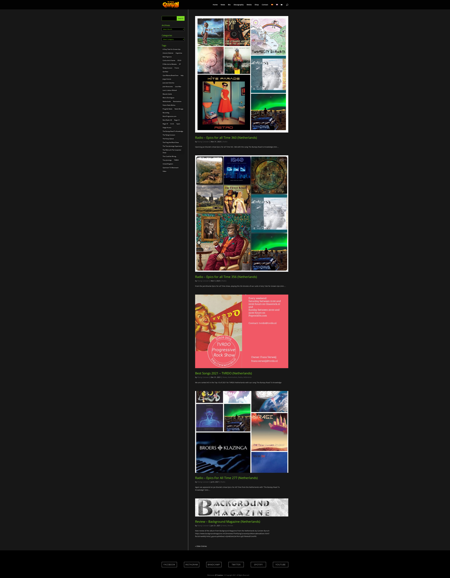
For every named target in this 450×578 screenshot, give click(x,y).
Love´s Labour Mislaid (170, 90)
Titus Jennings (167, 160)
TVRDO (176, 160)
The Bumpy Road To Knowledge (173, 131)
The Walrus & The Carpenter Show (172, 151)
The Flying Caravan (169, 135)
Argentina (179, 53)
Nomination (232, 377)
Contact (265, 5)
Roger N (165, 124)
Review (230, 525)
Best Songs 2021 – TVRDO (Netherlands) (223, 373)
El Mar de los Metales (170, 64)
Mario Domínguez (168, 98)
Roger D (177, 120)
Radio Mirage (179, 109)
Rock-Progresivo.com (169, 116)
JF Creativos (219, 575)
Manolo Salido (167, 94)
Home (215, 5)
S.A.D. (172, 124)
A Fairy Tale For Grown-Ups (171, 49)
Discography (239, 5)
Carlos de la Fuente (169, 60)
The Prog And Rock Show (171, 142)
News (223, 5)
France (177, 68)
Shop (257, 5)
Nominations (177, 101)
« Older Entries (201, 546)
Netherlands (167, 101)
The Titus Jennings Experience (172, 146)
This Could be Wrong (169, 156)
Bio (229, 5)
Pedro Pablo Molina (169, 105)
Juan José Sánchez (168, 83)
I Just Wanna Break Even (170, 75)
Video (164, 171)
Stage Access (167, 128)
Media (249, 5)
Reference (247, 377)
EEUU (179, 60)
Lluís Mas (178, 87)
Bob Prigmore (167, 57)
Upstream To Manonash (170, 168)
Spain (178, 124)
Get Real (165, 72)
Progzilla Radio (167, 109)
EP (180, 64)
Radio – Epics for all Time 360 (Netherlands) (226, 137)
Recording (166, 113)
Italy (182, 75)
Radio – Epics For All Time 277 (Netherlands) (226, 478)
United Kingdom (168, 164)
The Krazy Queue (168, 139)
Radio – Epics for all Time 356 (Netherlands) (226, 277)
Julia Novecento (168, 87)
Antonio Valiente (168, 53)
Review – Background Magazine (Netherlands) (227, 521)
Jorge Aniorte (167, 79)
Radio (225, 141)
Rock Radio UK (167, 120)
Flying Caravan (203, 141)
